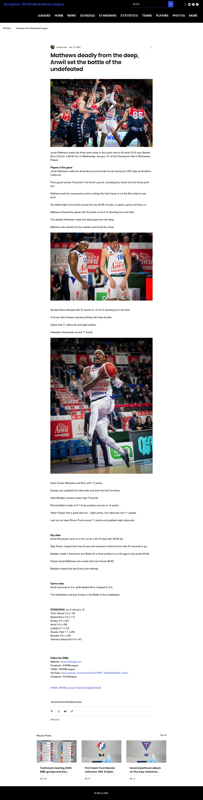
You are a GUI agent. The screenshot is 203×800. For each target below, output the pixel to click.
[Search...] (170, 4)
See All (163, 735)
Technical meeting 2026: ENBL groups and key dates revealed (56, 770)
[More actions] (151, 47)
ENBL (106, 793)
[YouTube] (189, 4)
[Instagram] (197, 4)
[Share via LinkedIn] (65, 711)
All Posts (7, 28)
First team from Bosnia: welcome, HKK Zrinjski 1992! (100, 770)
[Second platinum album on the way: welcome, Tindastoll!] (146, 751)
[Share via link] (72, 711)
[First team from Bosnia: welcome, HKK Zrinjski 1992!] (102, 751)
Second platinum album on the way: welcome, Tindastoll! (145, 770)
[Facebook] (193, 4)
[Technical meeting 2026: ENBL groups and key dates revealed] (57, 751)
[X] (185, 4)
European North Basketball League (34, 4)
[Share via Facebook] (51, 711)
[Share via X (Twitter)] (58, 711)
